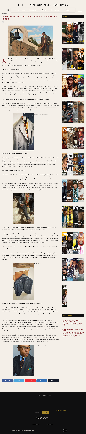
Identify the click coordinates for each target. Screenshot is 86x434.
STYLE (4, 13)
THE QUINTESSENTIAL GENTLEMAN (43, 5)
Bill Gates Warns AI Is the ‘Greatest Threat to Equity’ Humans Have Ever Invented (73, 333)
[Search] (84, 10)
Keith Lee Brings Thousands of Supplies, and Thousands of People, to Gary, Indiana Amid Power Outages (73, 325)
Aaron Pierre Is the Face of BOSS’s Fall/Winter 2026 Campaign (71, 336)
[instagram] (65, 410)
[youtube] (62, 410)
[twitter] (58, 410)
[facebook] (56, 410)
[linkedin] (60, 410)
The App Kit (33, 430)
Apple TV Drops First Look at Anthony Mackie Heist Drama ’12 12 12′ (71, 321)
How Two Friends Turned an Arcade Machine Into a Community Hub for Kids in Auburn (72, 329)
